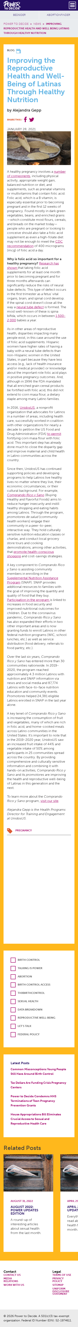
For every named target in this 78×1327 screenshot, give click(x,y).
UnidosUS (27, 408)
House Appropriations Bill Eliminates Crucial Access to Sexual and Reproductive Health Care (36, 1118)
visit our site (49, 801)
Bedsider (19, 14)
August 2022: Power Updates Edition (24, 1210)
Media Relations (11, 1280)
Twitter (31, 120)
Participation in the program (28, 600)
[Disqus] (39, 887)
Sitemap (57, 1285)
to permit (54, 434)
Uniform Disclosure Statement (60, 1291)
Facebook (25, 120)
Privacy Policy (58, 1280)
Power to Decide (16, 23)
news (37, 23)
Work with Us (14, 1285)
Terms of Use (61, 1275)
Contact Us (12, 1275)
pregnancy (23, 830)
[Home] (12, 5)
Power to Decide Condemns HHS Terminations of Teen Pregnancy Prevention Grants (33, 1100)
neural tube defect (30, 307)
